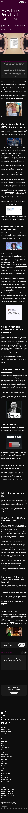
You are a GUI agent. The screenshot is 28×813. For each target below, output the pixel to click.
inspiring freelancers (10, 563)
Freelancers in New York (7, 789)
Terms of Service (10, 803)
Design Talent (4, 777)
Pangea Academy (6, 752)
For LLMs (15, 803)
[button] (22, 652)
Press (2, 738)
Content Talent (5, 775)
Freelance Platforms (6, 756)
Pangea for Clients (6, 729)
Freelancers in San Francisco (8, 800)
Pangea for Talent (6, 731)
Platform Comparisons (7, 754)
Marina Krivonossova (9, 192)
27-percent (17, 178)
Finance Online (20, 484)
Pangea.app (12, 89)
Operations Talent (6, 784)
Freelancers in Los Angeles (8, 798)
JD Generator (5, 747)
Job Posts (3, 761)
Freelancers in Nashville (7, 795)
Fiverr (7, 533)
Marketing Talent (5, 782)
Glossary (3, 750)
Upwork (2, 533)
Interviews (4, 766)
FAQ (2, 745)
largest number (19, 348)
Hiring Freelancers (11, 6)
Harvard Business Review (21, 266)
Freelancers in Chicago (7, 793)
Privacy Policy (3, 803)
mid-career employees (12, 278)
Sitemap (3, 736)
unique (6, 549)
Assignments (4, 768)
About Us (3, 734)
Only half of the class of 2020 (19, 147)
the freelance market (14, 431)
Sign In (21, 2)
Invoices (3, 770)
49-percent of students (17, 157)
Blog (2, 6)
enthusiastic (23, 337)
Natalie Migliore (7, 25)
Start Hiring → (21, 645)
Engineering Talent (6, 779)
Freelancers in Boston (7, 791)
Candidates (4, 763)
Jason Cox (12, 355)
